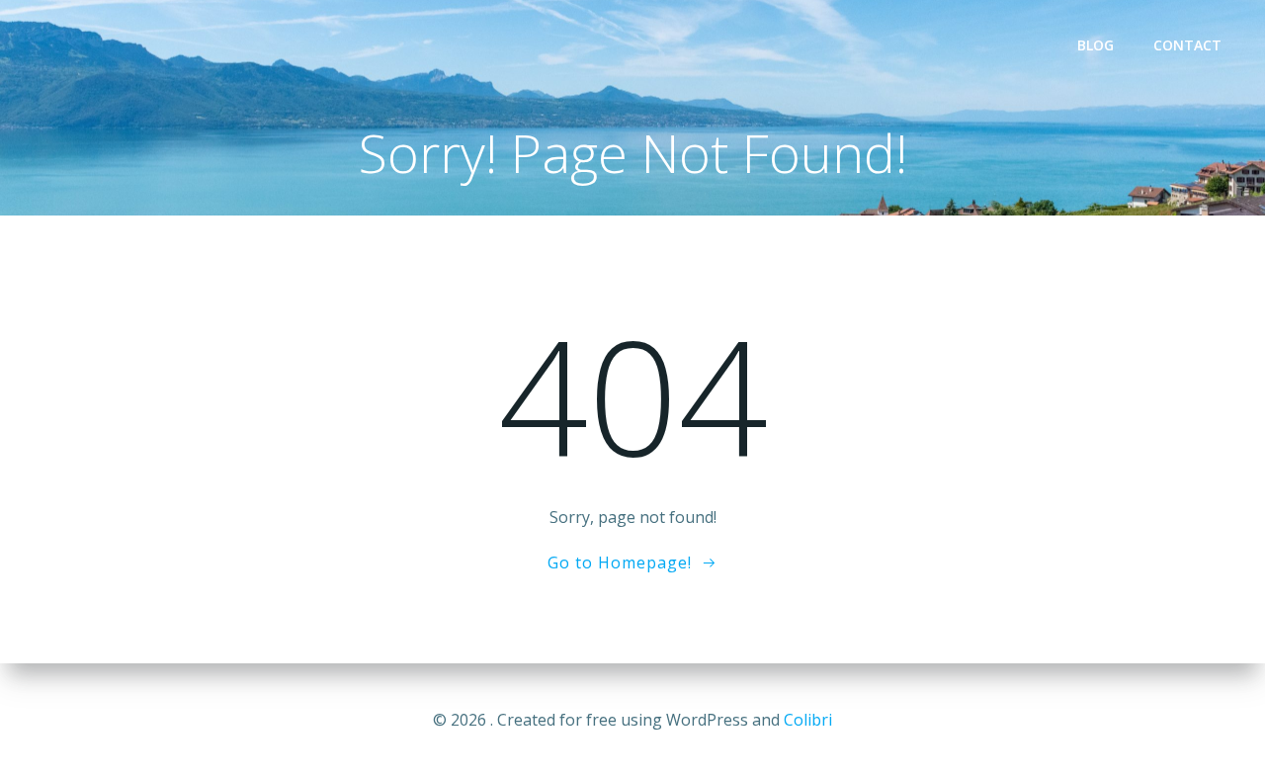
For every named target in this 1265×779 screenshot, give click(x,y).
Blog (1095, 45)
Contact (1187, 45)
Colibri (808, 720)
